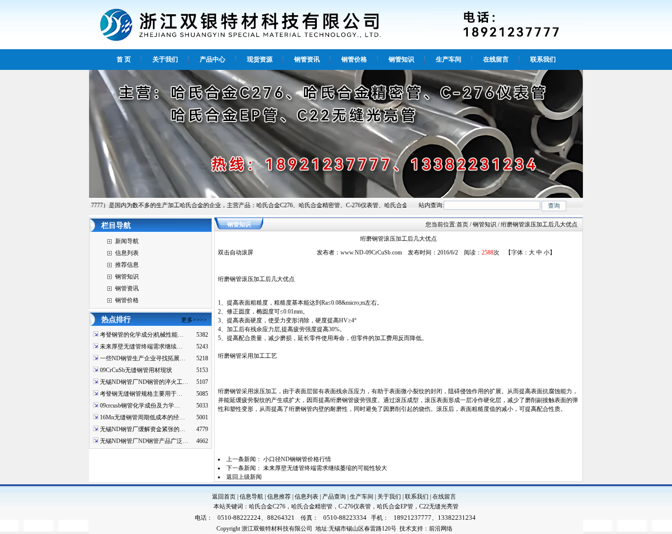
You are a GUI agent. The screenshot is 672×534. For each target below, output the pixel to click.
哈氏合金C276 (267, 506)
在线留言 (444, 496)
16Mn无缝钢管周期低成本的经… (142, 417)
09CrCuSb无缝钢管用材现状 (136, 370)
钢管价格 (127, 300)
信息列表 (127, 253)
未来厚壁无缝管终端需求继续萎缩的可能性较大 (325, 468)
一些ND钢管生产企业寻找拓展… (142, 358)
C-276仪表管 (354, 506)
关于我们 (389, 496)
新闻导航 (127, 241)
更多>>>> (194, 319)
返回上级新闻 (244, 476)
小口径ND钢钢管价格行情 (297, 459)
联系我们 (416, 496)
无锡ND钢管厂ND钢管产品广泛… (144, 441)
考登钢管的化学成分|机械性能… (141, 334)
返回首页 (224, 496)
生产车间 (361, 496)
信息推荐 (279, 496)
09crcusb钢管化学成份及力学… (140, 405)
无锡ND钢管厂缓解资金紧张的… (142, 429)
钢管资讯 (127, 288)
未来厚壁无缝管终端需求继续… (141, 346)
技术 (405, 528)
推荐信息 (127, 264)
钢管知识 (127, 276)
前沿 (435, 528)
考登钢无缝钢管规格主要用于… (141, 393)
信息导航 (251, 496)
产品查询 (334, 496)
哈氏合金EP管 (395, 506)
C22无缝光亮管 (438, 506)
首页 (462, 224)
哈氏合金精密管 (312, 506)
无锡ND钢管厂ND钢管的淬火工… (144, 381)
